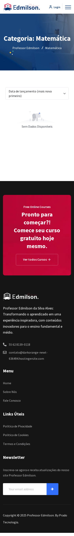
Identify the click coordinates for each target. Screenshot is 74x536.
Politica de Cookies (16, 435)
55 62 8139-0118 (19, 344)
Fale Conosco (12, 400)
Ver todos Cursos (35, 259)
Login (56, 7)
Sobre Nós (10, 392)
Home (7, 383)
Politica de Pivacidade (17, 426)
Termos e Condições (16, 444)
